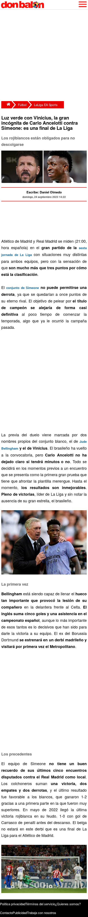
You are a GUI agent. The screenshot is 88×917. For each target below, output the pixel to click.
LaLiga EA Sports (45, 105)
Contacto (6, 912)
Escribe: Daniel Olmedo (44, 192)
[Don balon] (39, 4)
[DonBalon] (6, 104)
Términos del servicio (40, 904)
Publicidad (20, 912)
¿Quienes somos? (68, 904)
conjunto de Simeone (22, 287)
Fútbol (22, 105)
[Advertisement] (44, 56)
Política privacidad (12, 904)
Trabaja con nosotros (41, 912)
